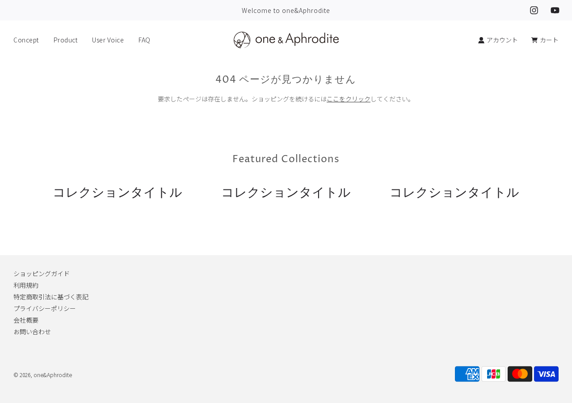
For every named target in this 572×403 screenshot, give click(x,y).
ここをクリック (348, 98)
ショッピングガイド (41, 273)
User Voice (108, 39)
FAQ (145, 39)
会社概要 (25, 319)
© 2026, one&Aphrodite (42, 374)
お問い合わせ (32, 331)
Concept (26, 39)
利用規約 (25, 285)
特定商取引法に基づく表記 (50, 296)
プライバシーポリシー (44, 308)
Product (66, 39)
